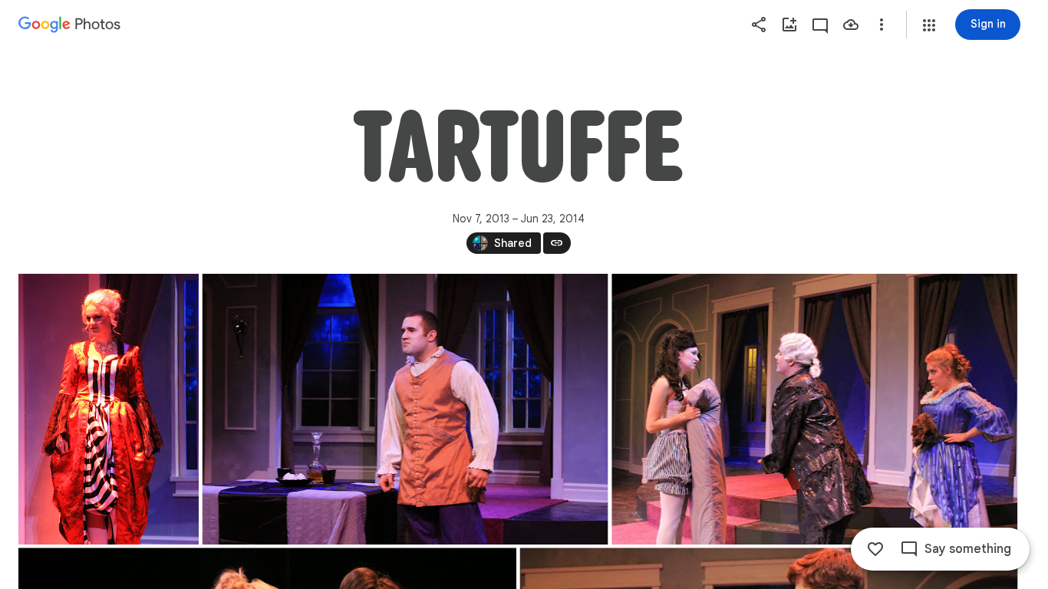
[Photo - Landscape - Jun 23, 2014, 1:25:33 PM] (814, 409)
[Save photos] (850, 24)
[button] (929, 25)
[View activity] (820, 24)
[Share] (758, 24)
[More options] (881, 24)
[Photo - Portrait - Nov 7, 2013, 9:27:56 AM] (108, 409)
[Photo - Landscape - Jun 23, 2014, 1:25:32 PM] (405, 409)
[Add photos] (789, 24)
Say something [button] (967, 549)
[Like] (875, 549)
